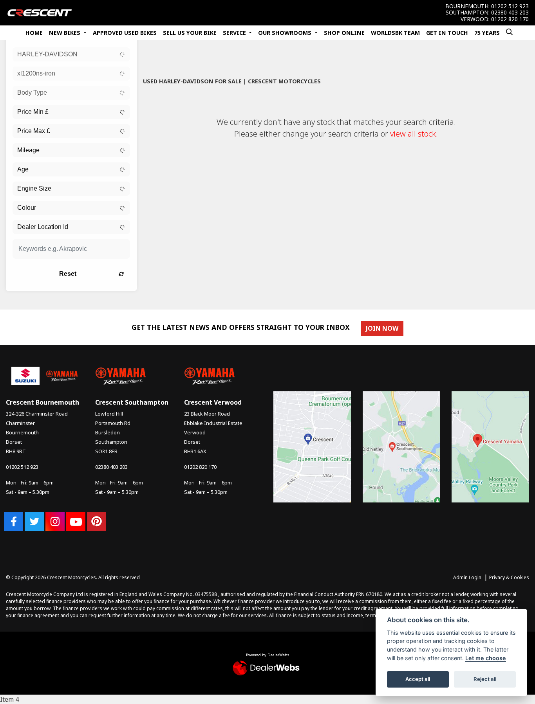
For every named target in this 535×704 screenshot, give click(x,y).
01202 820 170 (510, 19)
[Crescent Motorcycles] (39, 12)
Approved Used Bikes (125, 32)
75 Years (487, 32)
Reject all (485, 679)
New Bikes (65, 32)
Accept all (417, 679)
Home (34, 32)
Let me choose (485, 658)
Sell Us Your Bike (190, 32)
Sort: (155, 60)
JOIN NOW (382, 328)
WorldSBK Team (395, 32)
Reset (67, 273)
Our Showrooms (285, 32)
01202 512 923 (510, 6)
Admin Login (467, 577)
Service (235, 32)
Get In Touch (447, 32)
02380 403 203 (510, 12)
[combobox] (71, 54)
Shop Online (344, 32)
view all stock (413, 133)
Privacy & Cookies (509, 577)
